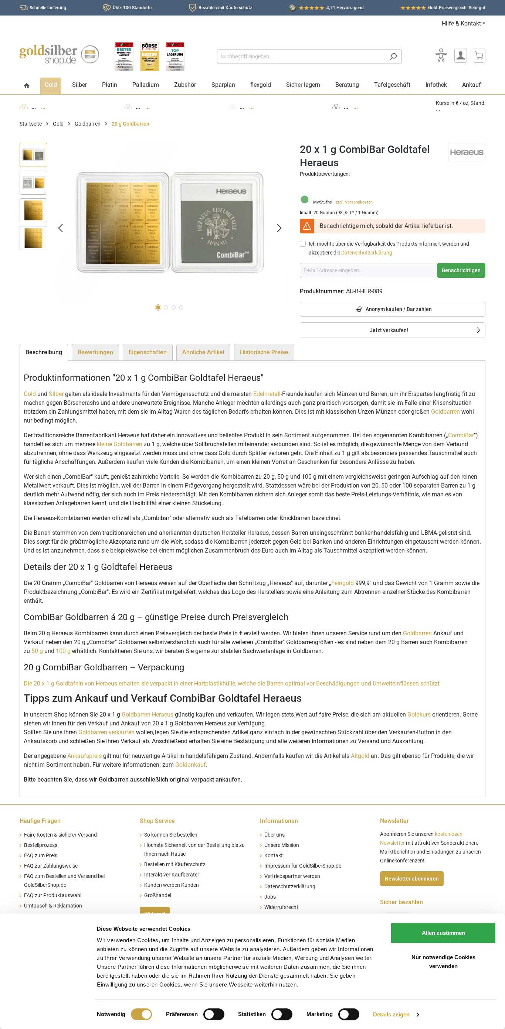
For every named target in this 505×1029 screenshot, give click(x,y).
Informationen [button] (279, 820)
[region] (152, 228)
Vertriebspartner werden (292, 876)
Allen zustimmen (443, 933)
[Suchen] (393, 56)
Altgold (360, 755)
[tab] (44, 352)
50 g (37, 650)
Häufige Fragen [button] (40, 820)
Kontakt (273, 855)
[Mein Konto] (460, 55)
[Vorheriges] (60, 228)
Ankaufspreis (84, 755)
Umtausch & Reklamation (53, 906)
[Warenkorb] (479, 55)
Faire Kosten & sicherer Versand (60, 835)
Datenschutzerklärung (366, 253)
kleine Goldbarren (119, 444)
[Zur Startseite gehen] (59, 55)
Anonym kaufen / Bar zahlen (398, 309)
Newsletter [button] (394, 820)
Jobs (270, 897)
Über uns (274, 835)
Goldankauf (190, 764)
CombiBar (461, 435)
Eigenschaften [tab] (148, 352)
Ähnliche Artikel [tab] (203, 352)
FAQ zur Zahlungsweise (51, 866)
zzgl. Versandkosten (354, 202)
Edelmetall (267, 393)
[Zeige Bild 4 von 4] (181, 307)
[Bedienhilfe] (441, 55)
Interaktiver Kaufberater (171, 875)
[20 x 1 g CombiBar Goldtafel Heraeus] (170, 222)
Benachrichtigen (461, 270)
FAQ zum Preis (40, 855)
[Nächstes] (279, 228)
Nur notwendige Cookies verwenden (443, 961)
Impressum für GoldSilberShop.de (302, 866)
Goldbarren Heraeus (147, 714)
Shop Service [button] (157, 820)
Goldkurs (419, 714)
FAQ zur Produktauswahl (52, 895)
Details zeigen (391, 1014)
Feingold (342, 583)
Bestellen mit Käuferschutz (175, 864)
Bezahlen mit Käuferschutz (225, 7)
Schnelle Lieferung (48, 7)
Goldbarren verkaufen (106, 732)
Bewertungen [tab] (95, 352)
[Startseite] (27, 86)
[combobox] (301, 56)
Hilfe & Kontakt (461, 23)
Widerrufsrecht (281, 907)
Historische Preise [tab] (264, 352)
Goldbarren (445, 411)
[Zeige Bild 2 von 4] (166, 307)
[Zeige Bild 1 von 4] (158, 307)
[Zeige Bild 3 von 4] (174, 307)
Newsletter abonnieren (412, 879)
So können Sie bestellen (170, 835)
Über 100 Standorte (132, 7)
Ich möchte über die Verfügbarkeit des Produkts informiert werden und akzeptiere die (389, 248)
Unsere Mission (281, 845)
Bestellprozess (40, 845)
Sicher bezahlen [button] (401, 902)
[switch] (213, 1014)
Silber (56, 393)
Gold (30, 393)
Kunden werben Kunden (171, 885)
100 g (63, 650)
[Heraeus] (466, 151)
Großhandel (157, 895)
